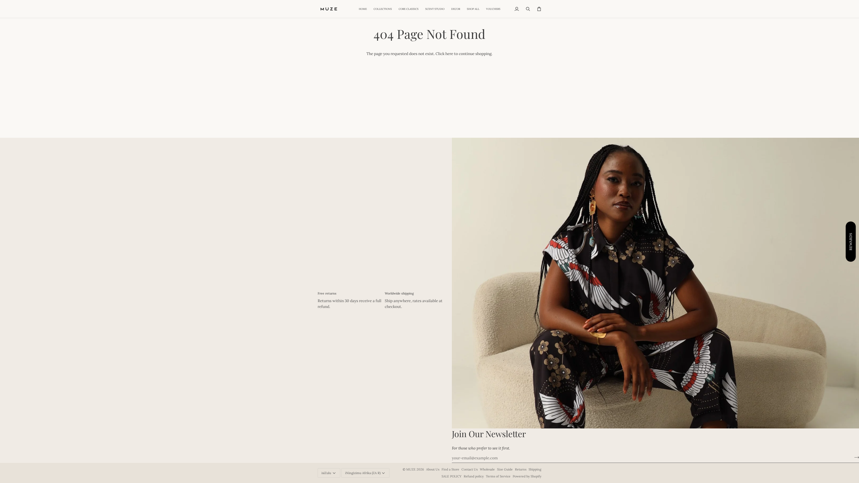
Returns (520, 469)
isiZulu (326, 473)
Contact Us (469, 469)
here (449, 53)
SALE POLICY (451, 476)
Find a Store (450, 469)
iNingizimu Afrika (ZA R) (363, 473)
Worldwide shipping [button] (399, 293)
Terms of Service (498, 476)
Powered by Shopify (527, 476)
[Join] (855, 457)
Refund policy (474, 476)
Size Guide (505, 469)
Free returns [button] (327, 293)
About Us (432, 469)
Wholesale (487, 469)
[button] (382, 9)
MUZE (411, 469)
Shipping (535, 469)
